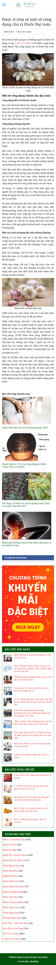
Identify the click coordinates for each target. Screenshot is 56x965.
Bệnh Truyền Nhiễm (13, 902)
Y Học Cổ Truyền (23, 31)
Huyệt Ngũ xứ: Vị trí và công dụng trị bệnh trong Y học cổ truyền (24, 465)
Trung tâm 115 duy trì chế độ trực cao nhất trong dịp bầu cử (31, 689)
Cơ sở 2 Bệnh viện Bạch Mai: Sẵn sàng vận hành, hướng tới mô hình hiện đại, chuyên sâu (33, 702)
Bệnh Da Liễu (10, 844)
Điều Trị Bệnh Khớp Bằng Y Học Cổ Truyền (30, 820)
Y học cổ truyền (23, 43)
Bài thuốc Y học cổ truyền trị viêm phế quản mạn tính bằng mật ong (31, 798)
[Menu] (4, 5)
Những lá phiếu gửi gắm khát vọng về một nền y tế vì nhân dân (33, 678)
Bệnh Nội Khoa (10, 876)
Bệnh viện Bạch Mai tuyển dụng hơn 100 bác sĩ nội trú (32, 656)
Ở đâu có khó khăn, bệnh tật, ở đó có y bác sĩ (31, 756)
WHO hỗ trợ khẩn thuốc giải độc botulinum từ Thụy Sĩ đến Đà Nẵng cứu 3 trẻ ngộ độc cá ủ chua (32, 713)
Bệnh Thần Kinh (11, 881)
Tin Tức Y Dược (11, 933)
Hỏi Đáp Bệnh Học (12, 917)
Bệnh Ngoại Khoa (12, 865)
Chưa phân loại (10, 912)
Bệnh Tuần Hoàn (11, 907)
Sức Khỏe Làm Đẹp (12, 928)
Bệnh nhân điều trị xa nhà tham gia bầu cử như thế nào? (32, 744)
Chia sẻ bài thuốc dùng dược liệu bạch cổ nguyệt (32, 776)
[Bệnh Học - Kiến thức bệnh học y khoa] (28, 5)
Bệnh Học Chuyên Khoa (15, 855)
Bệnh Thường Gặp (12, 891)
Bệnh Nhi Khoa (10, 870)
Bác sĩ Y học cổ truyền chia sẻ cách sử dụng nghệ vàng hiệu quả (31, 809)
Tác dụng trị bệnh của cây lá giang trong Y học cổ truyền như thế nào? (26, 505)
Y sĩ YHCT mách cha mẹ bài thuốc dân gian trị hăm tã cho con (31, 787)
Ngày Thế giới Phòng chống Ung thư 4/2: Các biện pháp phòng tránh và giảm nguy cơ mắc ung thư (33, 668)
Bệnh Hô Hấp (10, 849)
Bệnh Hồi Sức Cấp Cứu (14, 860)
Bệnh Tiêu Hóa (10, 896)
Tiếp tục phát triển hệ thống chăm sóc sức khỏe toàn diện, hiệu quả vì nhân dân (33, 722)
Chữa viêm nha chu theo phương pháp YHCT (25, 427)
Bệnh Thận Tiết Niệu (13, 886)
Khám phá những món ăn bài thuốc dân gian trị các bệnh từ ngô (26, 544)
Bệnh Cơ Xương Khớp (14, 839)
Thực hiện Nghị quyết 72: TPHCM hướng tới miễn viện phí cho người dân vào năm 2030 (33, 735)
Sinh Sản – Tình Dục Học (15, 923)
